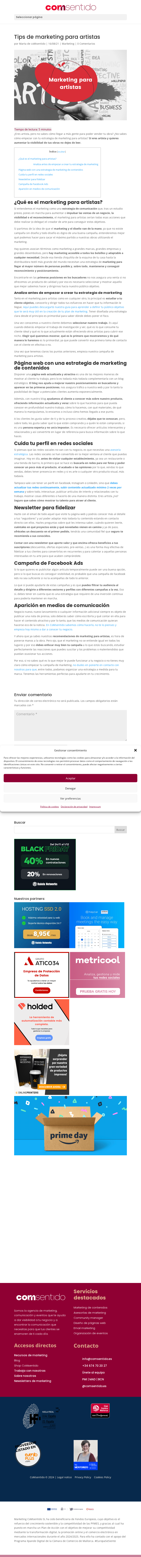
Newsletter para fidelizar (32, 179)
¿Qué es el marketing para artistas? (38, 158)
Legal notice (64, 1477)
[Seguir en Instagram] (47, 1491)
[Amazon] (70, 1154)
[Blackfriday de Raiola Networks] (45, 889)
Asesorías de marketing (90, 1313)
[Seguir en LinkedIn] (56, 1491)
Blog (17, 1360)
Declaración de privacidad (74, 806)
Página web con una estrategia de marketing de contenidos (51, 169)
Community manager (88, 1318)
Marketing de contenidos (90, 1307)
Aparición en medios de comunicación (39, 188)
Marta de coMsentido (32, 43)
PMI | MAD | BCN (93, 1379)
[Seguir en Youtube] (66, 1491)
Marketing (68, 43)
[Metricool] (97, 997)
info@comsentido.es (97, 1359)
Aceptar (70, 778)
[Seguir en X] (85, 1491)
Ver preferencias (70, 798)
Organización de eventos (91, 1333)
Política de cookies (49, 806)
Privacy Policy (83, 1477)
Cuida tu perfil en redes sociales (36, 174)
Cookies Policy (102, 1477)
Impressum (95, 806)
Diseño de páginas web (90, 1323)
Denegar (70, 788)
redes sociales (75, 443)
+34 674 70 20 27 (94, 1366)
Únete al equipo (93, 1372)
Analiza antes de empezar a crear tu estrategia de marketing (66, 164)
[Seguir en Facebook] (94, 1491)
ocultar (61, 151)
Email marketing (84, 1328)
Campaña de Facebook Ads (34, 184)
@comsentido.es (94, 1386)
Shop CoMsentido (26, 1365)
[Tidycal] (96, 947)
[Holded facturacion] (41, 1044)
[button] (135, 750)
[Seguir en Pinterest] (75, 1491)
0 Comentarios (86, 43)
